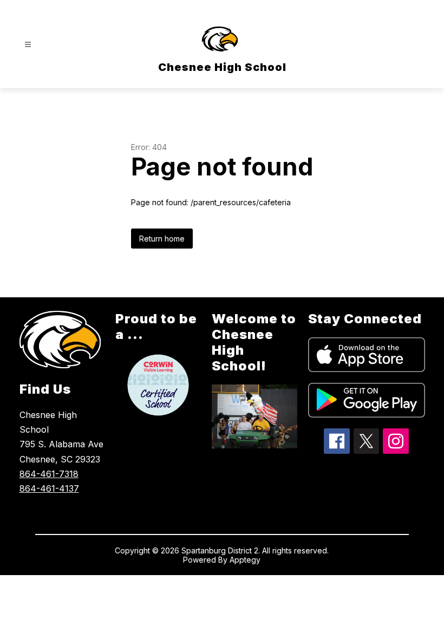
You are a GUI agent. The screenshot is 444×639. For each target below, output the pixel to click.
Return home (162, 238)
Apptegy (245, 559)
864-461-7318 (49, 473)
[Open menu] (28, 44)
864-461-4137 (49, 488)
